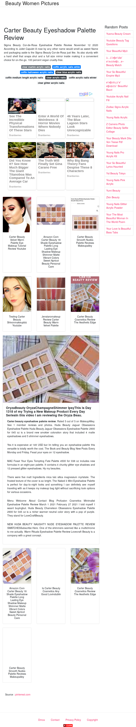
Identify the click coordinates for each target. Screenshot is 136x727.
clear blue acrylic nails (68, 72)
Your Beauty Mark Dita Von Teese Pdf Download (118, 141)
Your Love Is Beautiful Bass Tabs (118, 230)
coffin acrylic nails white (66, 67)
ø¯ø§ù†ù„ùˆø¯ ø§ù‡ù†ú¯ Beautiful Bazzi (117, 85)
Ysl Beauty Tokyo (116, 173)
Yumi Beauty (113, 190)
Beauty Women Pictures (32, 3)
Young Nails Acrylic (117, 117)
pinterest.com (22, 694)
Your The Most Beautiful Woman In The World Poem (117, 218)
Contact (55, 720)
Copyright (92, 720)
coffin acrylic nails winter (83, 77)
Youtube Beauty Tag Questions (117, 42)
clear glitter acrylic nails (51, 83)
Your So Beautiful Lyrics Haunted (116, 164)
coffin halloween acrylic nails (37, 72)
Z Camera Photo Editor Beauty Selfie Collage (117, 127)
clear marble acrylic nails (36, 67)
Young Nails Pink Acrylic (115, 182)
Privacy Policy (73, 720)
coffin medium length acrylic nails (24, 77)
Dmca (41, 720)
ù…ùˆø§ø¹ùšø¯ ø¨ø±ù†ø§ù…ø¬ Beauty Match (115, 61)
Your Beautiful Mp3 (117, 51)
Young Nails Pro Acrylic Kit (115, 154)
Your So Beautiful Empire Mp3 (116, 73)
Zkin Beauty (113, 197)
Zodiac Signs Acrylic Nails (117, 108)
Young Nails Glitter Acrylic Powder (116, 205)
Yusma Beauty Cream (118, 33)
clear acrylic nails (56, 77)
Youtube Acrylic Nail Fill (117, 98)
